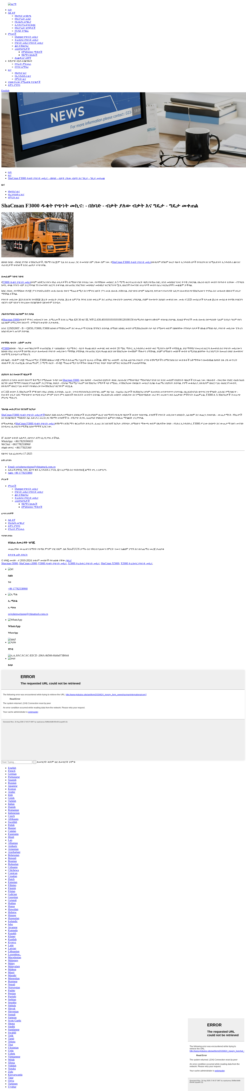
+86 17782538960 (18, 588)
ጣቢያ (69, 560)
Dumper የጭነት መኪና (26, 36)
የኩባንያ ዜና (20, 73)
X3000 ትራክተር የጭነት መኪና (84, 563)
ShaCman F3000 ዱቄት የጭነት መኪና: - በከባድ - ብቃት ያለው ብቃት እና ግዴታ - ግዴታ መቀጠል (56, 178)
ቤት (10, 9)
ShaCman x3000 (28, 563)
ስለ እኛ (11, 12)
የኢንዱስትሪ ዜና (23, 76)
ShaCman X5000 (110, 563)
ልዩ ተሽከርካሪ (21, 45)
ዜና (9, 70)
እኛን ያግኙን (14, 85)
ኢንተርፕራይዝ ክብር (25, 24)
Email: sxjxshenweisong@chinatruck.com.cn (32, 466)
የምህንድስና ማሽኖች (31, 51)
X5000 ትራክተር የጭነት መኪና (136, 563)
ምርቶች (12, 33)
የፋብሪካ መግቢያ (23, 21)
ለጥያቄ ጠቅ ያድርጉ (18, 554)
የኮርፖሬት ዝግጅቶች (25, 27)
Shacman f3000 (11, 319)
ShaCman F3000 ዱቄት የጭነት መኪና (131, 262)
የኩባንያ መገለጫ (23, 15)
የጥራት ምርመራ (23, 63)
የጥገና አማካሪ (21, 67)
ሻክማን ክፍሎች (29, 54)
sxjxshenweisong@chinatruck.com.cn (28, 614)
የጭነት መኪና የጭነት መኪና (29, 42)
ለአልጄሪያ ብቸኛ (23, 57)
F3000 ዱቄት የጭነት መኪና (17, 282)
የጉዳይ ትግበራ (22, 30)
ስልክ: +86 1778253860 (20, 472)
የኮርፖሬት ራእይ (23, 18)
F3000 (6, 348)
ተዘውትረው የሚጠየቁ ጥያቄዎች (24, 82)
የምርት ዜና (20, 79)
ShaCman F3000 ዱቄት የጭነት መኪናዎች (23, 414)
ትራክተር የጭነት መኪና (26, 39)
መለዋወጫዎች (22, 48)
